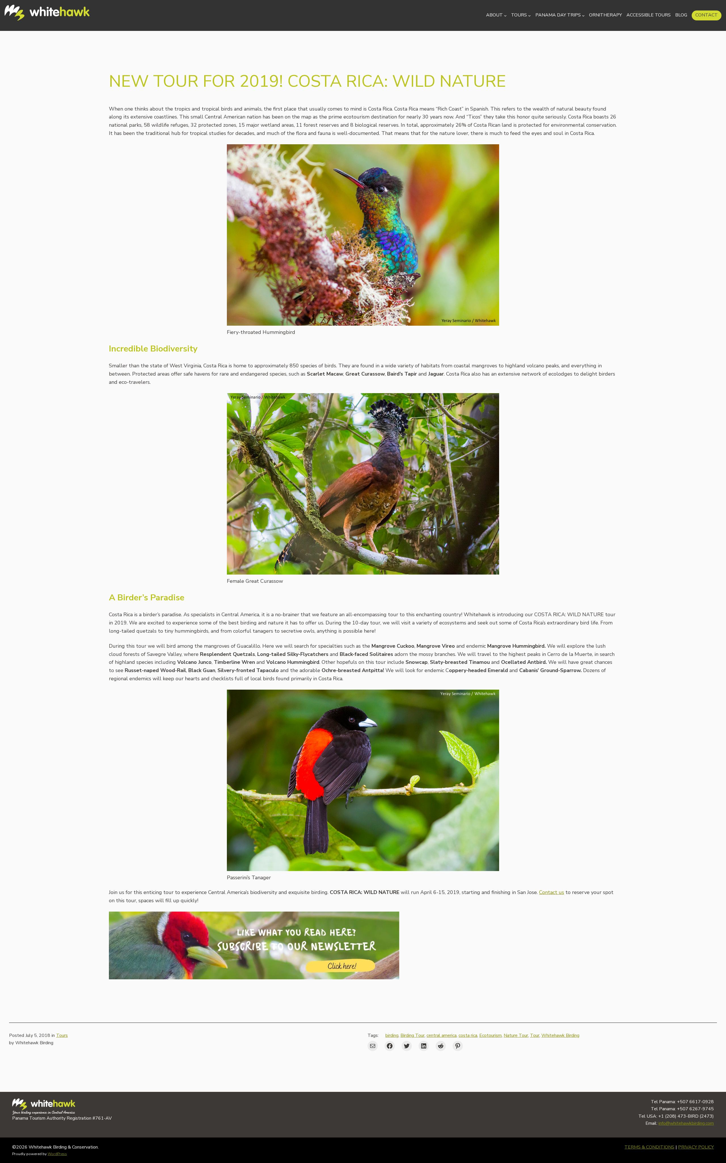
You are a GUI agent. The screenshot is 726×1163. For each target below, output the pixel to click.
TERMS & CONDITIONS (649, 1147)
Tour (534, 1035)
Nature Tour (516, 1035)
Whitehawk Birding (560, 1035)
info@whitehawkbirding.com (686, 1123)
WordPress (57, 1153)
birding (391, 1035)
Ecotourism (490, 1035)
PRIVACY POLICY (696, 1147)
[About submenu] (505, 15)
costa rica (468, 1035)
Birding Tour (412, 1035)
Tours (62, 1035)
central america (442, 1035)
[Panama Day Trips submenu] (583, 15)
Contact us (551, 892)
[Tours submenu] (529, 15)
